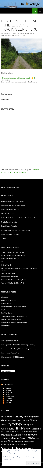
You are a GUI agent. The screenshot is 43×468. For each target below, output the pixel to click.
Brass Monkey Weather (9, 226)
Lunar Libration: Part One (10, 234)
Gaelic (32, 424)
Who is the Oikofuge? (8, 300)
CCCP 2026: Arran (8, 214)
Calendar (25, 420)
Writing (7, 390)
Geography (7, 428)
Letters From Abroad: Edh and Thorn (14, 322)
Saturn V (14, 444)
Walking (8, 392)
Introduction (36, 429)
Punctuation (29, 441)
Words (7, 403)
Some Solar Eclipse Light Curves (12, 201)
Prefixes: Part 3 (13, 316)
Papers (23, 438)
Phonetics (36, 438)
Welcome (4, 297)
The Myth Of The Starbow (10, 277)
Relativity (5, 445)
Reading (8, 401)
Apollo (5, 416)
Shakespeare (27, 448)
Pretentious (5, 326)
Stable (3, 238)
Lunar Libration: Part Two (10, 210)
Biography (16, 420)
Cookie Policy (7, 459)
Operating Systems (6, 438)
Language (5, 431)
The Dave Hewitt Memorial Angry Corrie (15, 230)
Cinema (33, 420)
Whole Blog (8, 384)
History (26, 428)
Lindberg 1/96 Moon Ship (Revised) (22, 345)
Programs (20, 441)
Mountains (5, 435)
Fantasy (25, 424)
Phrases (4, 441)
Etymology (14, 424)
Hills (17, 428)
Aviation (6, 420)
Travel (7, 394)
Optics (15, 437)
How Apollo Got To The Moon (11, 319)
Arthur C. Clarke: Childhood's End (13, 283)
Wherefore (5, 262)
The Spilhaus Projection (9, 222)
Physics (12, 441)
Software (8, 388)
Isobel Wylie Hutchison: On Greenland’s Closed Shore (20, 218)
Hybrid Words (6, 265)
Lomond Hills (6, 303)
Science (23, 444)
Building (8, 399)
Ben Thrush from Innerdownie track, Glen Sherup (17, 34)
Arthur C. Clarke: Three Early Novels (14, 280)
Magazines (27, 431)
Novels (33, 434)
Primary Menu (40, 11)
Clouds (3, 425)
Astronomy (16, 416)
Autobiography (31, 416)
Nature (13, 435)
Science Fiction (11, 448)
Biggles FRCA (6, 310)
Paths (29, 437)
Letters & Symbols (16, 431)
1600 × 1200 (16, 33)
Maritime (33, 431)
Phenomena (9, 396)
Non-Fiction (22, 434)
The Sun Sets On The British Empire (13, 306)
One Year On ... (6, 313)
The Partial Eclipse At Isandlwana (13, 206)
